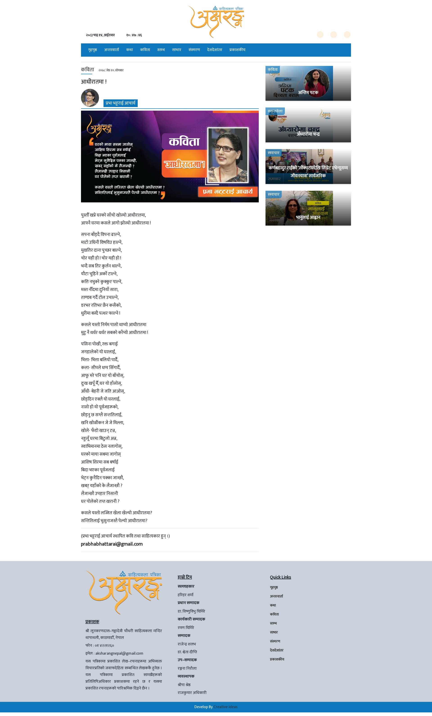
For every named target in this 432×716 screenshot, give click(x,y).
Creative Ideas (226, 707)
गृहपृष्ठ (92, 50)
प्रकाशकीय (237, 50)
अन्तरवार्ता (111, 50)
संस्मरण (194, 50)
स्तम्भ (161, 50)
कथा (129, 50)
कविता (145, 50)
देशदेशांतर (214, 50)
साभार (176, 50)
